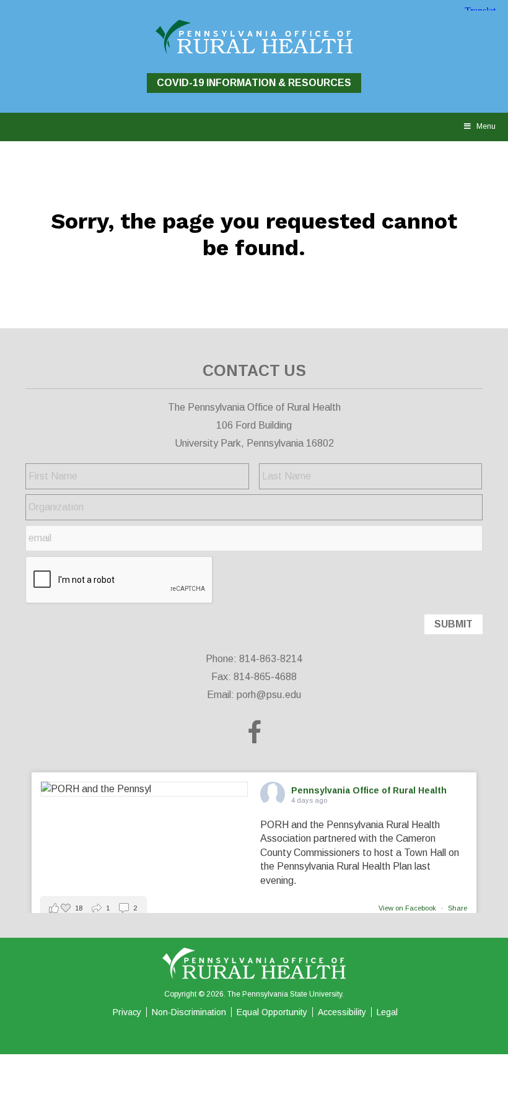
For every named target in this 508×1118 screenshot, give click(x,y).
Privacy (127, 1012)
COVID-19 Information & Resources (254, 82)
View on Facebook (408, 908)
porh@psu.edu (269, 694)
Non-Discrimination (189, 1012)
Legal (387, 1012)
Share (457, 908)
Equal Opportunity (272, 1012)
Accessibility (342, 1012)
